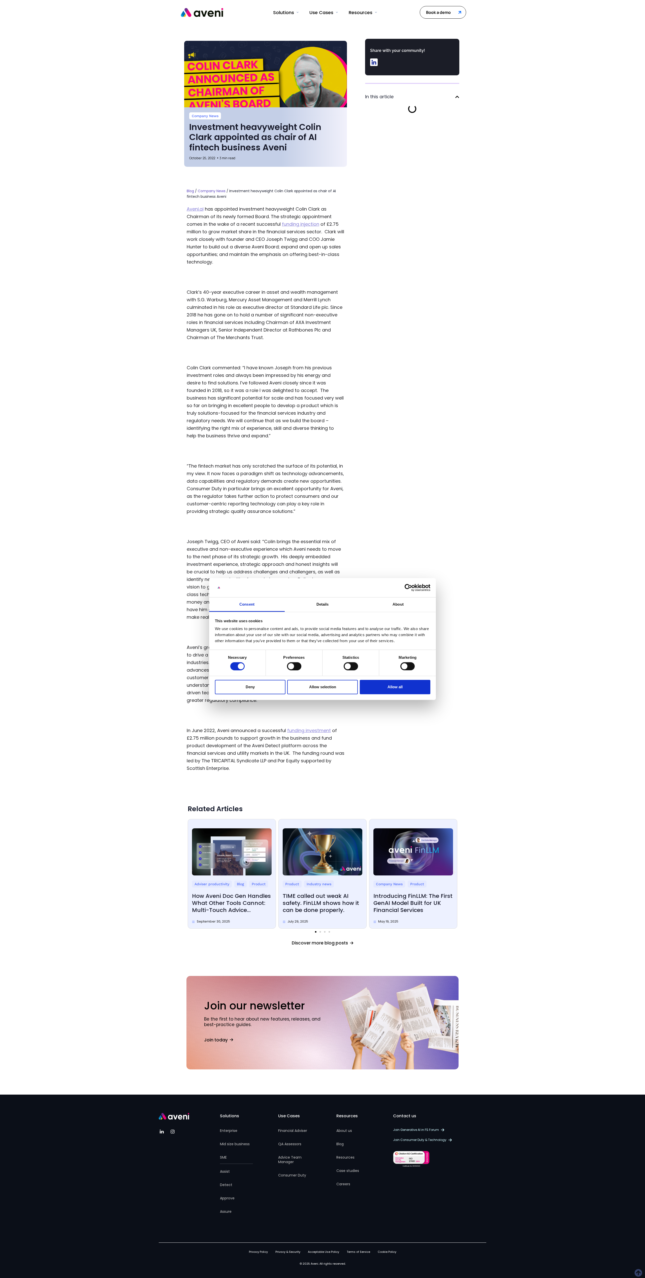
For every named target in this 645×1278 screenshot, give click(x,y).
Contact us (404, 1116)
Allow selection (322, 687)
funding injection (300, 224)
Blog (190, 190)
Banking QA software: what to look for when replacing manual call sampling (321, 903)
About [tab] (398, 604)
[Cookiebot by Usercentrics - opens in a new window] (408, 588)
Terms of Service (358, 1252)
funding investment (309, 730)
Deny (250, 687)
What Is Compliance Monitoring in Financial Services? (224, 903)
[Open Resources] (375, 12)
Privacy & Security (287, 1252)
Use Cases (289, 1116)
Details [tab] (322, 604)
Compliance (205, 884)
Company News (205, 116)
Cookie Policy (387, 1252)
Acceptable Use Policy (323, 1252)
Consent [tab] (246, 604)
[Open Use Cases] (336, 12)
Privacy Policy (258, 1252)
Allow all (395, 687)
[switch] (294, 666)
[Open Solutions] (297, 12)
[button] (374, 62)
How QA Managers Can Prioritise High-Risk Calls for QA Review (412, 903)
